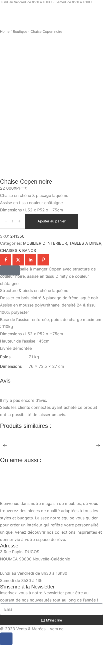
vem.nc (57, 628)
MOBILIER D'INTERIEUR (45, 243)
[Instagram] (55, 12)
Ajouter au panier (52, 221)
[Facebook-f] (6, 638)
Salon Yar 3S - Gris (17, 476)
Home (5, 31)
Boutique (20, 31)
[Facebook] (48, 12)
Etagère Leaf (11, 442)
